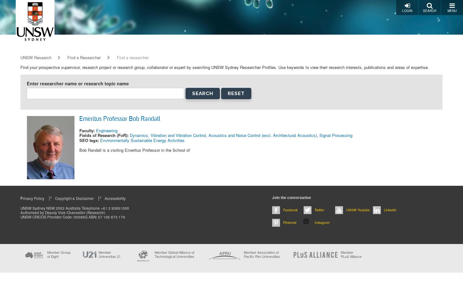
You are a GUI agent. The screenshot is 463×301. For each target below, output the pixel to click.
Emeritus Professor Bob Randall (119, 119)
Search (429, 11)
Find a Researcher (84, 57)
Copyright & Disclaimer (74, 198)
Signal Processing (335, 135)
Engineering (106, 130)
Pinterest (289, 222)
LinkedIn (390, 209)
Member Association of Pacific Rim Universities (262, 254)
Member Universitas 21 (110, 254)
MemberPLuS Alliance (351, 254)
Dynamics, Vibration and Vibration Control (168, 135)
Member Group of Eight (59, 254)
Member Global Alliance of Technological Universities (174, 254)
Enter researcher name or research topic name (78, 83)
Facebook (290, 209)
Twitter (319, 209)
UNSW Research (35, 57)
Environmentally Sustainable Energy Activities (142, 140)
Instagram (322, 222)
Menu (452, 11)
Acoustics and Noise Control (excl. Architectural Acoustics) (263, 135)
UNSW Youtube (358, 209)
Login (407, 11)
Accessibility (115, 198)
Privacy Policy (32, 198)
